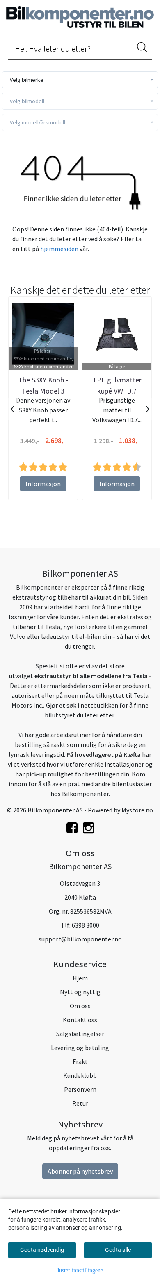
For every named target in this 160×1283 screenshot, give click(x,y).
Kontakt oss (80, 1020)
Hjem (80, 978)
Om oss (80, 1006)
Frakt (80, 1061)
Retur (80, 1103)
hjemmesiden (59, 248)
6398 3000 (85, 925)
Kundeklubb (80, 1075)
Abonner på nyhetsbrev (80, 1171)
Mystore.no (137, 810)
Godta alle (118, 1250)
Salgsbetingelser (80, 1034)
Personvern (80, 1089)
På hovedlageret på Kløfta (103, 754)
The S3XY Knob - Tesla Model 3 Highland (43, 391)
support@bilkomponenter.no (80, 939)
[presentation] (12, 409)
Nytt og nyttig (80, 992)
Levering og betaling (80, 1047)
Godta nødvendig (42, 1250)
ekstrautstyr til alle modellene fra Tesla (91, 676)
